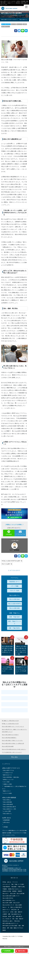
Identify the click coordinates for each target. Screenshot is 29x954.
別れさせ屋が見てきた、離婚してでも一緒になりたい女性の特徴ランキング (14, 730)
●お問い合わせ (6, 817)
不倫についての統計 (19, 884)
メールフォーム (20, 534)
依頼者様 (14, 891)
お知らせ (9, 882)
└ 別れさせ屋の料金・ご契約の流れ (10, 777)
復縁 (16, 912)
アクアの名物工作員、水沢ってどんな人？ (12, 752)
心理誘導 (25, 24)
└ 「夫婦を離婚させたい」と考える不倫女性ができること (14, 787)
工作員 (11, 912)
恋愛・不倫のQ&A (14, 617)
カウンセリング (6, 884)
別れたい (5, 907)
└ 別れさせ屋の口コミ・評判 (9, 809)
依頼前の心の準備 (7, 891)
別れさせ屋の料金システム (9, 900)
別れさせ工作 (19, 24)
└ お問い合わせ (6, 822)
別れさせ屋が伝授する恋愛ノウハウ (11, 895)
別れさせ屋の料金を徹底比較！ (9, 737)
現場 (17, 918)
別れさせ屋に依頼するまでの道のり (10, 734)
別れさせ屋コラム (23, 19)
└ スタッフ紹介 (6, 781)
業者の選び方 (19, 916)
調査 (23, 925)
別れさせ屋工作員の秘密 (7, 746)
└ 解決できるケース (7, 775)
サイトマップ (20, 832)
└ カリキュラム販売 (7, 793)
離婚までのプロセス (18, 928)
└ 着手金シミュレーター (8, 779)
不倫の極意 (13, 886)
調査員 (4, 928)
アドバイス (15, 882)
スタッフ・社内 (14, 590)
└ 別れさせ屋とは (6, 799)
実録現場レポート (14, 581)
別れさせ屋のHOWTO (6, 24)
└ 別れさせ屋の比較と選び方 (9, 806)
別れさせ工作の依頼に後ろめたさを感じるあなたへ (14, 749)
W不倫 (4, 882)
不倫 (12, 884)
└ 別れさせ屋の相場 (7, 802)
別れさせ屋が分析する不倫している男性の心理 (13, 743)
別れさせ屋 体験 (20, 893)
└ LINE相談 (5, 827)
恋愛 (9, 914)
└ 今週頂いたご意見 (7, 784)
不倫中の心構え (21, 886)
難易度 (4, 930)
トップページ (6, 764)
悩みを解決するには (6, 26)
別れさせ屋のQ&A (14, 599)
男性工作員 (17, 921)
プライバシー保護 (6, 830)
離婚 (11, 928)
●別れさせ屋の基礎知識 (9, 797)
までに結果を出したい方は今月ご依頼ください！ (14, 946)
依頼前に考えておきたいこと (15, 889)
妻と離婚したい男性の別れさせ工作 (10, 720)
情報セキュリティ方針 (16, 830)
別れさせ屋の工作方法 (8, 898)
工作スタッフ (6, 912)
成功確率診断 (7, 950)
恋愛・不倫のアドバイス (14, 622)
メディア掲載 (14, 586)
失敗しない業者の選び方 (16, 907)
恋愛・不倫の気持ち (14, 628)
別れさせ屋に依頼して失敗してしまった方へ (12, 740)
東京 (13, 916)
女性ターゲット (6, 909)
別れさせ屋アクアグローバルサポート (9, 19)
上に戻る (15, 757)
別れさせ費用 (18, 905)
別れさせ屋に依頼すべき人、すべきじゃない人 (13, 726)
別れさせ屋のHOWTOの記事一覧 (12, 561)
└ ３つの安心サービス (7, 772)
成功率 (9, 916)
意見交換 (5, 916)
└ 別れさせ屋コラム (7, 813)
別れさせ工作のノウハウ (8, 905)
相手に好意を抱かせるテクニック (10, 923)
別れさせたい (6, 893)
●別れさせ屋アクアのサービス (11, 768)
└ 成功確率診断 (6, 820)
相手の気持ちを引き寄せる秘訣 (10, 925)
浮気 (13, 918)
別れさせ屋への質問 (7, 902)
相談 (20, 925)
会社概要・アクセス (12, 832)
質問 (8, 928)
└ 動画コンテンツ (6, 791)
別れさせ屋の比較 (14, 608)
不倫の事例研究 (6, 886)
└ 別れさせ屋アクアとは (8, 770)
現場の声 (21, 918)
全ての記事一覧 (7, 564)
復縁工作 (20, 912)
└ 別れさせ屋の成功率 (7, 804)
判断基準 (20, 891)
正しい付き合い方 (7, 918)
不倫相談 (5, 889)
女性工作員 (13, 909)
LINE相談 (9, 534)
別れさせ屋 (13, 24)
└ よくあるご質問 (6, 811)
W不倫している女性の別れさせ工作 (10, 723)
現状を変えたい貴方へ (8, 921)
